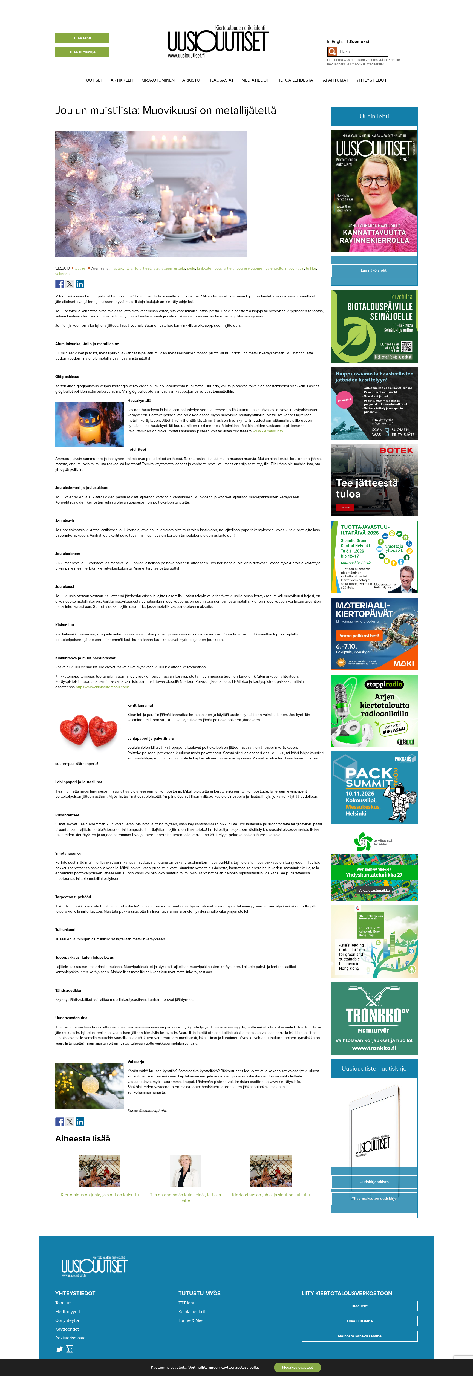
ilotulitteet (142, 268)
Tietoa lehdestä (295, 80)
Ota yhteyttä (67, 1320)
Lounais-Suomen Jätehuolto (259, 268)
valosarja (62, 273)
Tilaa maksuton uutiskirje (374, 1198)
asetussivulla (246, 1367)
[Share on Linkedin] (80, 284)
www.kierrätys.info (268, 431)
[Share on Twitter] (69, 284)
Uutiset (94, 80)
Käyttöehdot (67, 1329)
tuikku (311, 268)
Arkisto (191, 80)
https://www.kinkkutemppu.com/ (102, 687)
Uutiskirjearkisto (374, 1182)
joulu (191, 268)
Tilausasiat (221, 80)
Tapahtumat (334, 80)
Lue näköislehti (374, 270)
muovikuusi (294, 268)
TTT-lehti (186, 1303)
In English (336, 41)
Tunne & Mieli (191, 1320)
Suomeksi (359, 41)
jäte (156, 268)
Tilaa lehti (82, 38)
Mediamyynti (67, 1311)
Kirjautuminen (158, 80)
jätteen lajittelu (173, 268)
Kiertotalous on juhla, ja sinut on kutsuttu (100, 1195)
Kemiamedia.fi (191, 1311)
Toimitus (63, 1303)
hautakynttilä (121, 268)
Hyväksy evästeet (297, 1367)
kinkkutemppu (209, 268)
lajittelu (229, 268)
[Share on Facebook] (59, 284)
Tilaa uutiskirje (82, 52)
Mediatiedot (255, 80)
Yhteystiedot (371, 80)
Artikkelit (122, 80)
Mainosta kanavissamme (360, 1336)
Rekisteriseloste (70, 1338)
